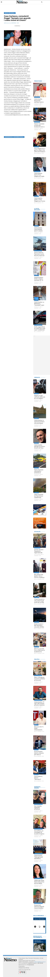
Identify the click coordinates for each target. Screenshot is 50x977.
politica (36, 724)
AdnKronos (6, 22)
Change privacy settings (24, 967)
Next (44, 927)
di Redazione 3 (37, 810)
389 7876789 (40, 963)
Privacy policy (22, 966)
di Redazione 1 (36, 103)
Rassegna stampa (38, 804)
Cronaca (36, 196)
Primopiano (37, 97)
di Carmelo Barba (37, 554)
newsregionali (19, 137)
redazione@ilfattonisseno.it (40, 961)
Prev (35, 927)
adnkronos (8, 137)
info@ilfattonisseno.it (32, 963)
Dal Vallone (37, 547)
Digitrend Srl (31, 964)
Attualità (36, 146)
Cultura (36, 300)
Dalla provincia (38, 250)
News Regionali (10, 13)
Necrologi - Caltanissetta (38, 941)
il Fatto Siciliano (38, 324)
